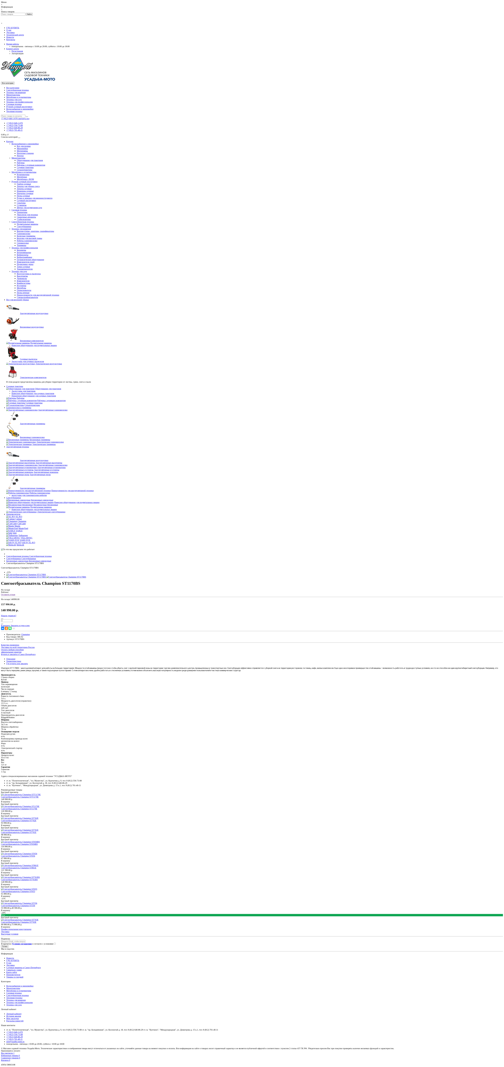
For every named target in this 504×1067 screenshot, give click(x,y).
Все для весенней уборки (17, 300)
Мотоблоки (22, 177)
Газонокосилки (23, 233)
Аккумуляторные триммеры (32, 424)
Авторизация (17, 53)
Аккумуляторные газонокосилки (52, 410)
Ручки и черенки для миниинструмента (34, 198)
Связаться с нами (14, 970)
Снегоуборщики (24, 226)
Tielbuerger (23, 535)
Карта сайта (11, 972)
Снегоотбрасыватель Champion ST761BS (19, 880)
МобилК (20, 545)
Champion (22, 521)
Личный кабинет (14, 1014)
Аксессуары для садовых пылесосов (28, 361)
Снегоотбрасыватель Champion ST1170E (19, 809)
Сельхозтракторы (24, 170)
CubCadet (21, 524)
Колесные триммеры (26, 236)
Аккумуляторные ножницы (46, 472)
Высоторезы (22, 276)
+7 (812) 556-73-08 (14, 125)
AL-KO (18, 516)
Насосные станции (25, 153)
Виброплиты (22, 255)
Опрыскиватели (24, 290)
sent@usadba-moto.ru (15, 1041)
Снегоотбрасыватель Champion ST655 (18, 891)
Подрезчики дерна (25, 264)
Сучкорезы (22, 205)
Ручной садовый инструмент (19, 107)
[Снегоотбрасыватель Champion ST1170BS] (26, 574)
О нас (8, 30)
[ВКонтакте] (2, 628)
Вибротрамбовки (24, 257)
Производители (13, 514)
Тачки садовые (23, 267)
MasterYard (23, 528)
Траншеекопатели (25, 269)
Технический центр (15, 35)
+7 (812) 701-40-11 (14, 130)
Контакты (10, 39)
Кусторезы (21, 285)
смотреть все (23, 118)
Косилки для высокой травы (29, 238)
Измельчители (23, 281)
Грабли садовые (24, 184)
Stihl (15, 533)
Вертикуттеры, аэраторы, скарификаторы (35, 231)
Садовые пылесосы (28, 359)
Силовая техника (14, 104)
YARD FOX (25, 540)
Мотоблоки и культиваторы (18, 97)
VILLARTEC (27, 538)
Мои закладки (12, 1018)
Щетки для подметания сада (29, 207)
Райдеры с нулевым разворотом (31, 165)
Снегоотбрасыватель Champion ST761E (18, 832)
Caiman (18, 519)
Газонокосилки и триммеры (18, 408)
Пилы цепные (23, 293)
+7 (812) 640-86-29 (14, 128)
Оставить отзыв (8, 594)
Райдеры (21, 163)
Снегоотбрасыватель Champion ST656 (18, 856)
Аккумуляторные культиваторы (51, 467)
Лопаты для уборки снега (28, 186)
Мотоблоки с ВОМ (25, 179)
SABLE (19, 531)
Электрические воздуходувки (48, 364)
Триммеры (21, 245)
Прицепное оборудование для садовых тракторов (34, 396)
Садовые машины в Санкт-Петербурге (23, 967)
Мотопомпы (22, 151)
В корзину (5, 802)
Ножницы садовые (25, 191)
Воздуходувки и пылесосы (29, 274)
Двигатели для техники (27, 215)
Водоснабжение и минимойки (19, 109)
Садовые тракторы (25, 167)
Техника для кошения (16, 92)
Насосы (20, 155)
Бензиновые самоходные (42, 500)
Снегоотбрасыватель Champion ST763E (18, 922)
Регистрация (17, 51)
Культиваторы (23, 174)
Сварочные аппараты (26, 217)
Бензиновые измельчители (32, 341)
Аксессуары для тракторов (23, 391)
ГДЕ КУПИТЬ (12, 28)
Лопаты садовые (24, 189)
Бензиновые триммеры (40, 440)
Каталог (10, 141)
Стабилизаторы (24, 219)
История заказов (13, 1016)
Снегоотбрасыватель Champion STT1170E (20, 797)
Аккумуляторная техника (17, 447)
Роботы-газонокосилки (27, 241)
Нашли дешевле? (8, 616)
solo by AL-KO (28, 542)
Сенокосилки (23, 243)
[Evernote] (10, 628)
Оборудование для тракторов (30, 160)
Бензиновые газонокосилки (32, 437)
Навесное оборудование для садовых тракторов (33, 393)
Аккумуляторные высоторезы (49, 463)
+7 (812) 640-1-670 (14, 123)
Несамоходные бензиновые (45, 505)
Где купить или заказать (17, 663)
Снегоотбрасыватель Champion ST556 (18, 906)
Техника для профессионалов (19, 102)
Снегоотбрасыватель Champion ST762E (18, 820)
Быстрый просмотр (9, 792)
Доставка (10, 32)
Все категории (12, 88)
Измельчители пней (26, 262)
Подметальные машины (27, 224)
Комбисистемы (23, 283)
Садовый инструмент (26, 200)
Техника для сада (14, 99)
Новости (10, 37)
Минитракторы (13, 95)
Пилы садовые (23, 196)
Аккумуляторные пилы (40, 474)
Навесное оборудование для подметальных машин (34, 345)
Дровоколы (22, 278)
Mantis (17, 526)
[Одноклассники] (6, 628)
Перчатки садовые (25, 193)
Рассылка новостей (14, 1021)
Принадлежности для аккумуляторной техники (38, 295)
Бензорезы (21, 250)
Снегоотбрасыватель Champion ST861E (18, 868)
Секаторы (21, 203)
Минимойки (22, 148)
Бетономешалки (24, 252)
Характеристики (13, 661)
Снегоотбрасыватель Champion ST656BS (19, 844)
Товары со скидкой (14, 977)
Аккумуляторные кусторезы (46, 470)
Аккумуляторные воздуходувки (34, 313)
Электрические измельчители (33, 377)
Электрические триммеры (44, 444)
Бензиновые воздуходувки (32, 327)
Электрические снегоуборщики (51, 512)
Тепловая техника (14, 111)
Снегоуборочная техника (17, 90)
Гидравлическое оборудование (30, 259)
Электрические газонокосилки (50, 442)
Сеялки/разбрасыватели (27, 297)
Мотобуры (21, 288)
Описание (10, 659)
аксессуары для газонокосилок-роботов (29, 495)
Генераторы (22, 212)
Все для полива (24, 146)
